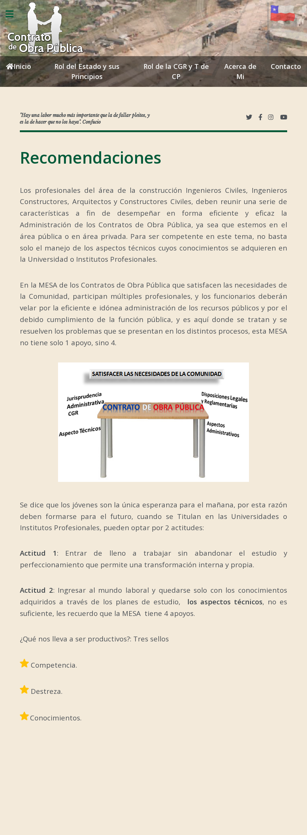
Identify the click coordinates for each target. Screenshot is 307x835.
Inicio (22, 66)
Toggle (13, 14)
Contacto (286, 66)
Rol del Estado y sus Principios (86, 71)
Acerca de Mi (240, 71)
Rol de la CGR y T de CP (176, 71)
